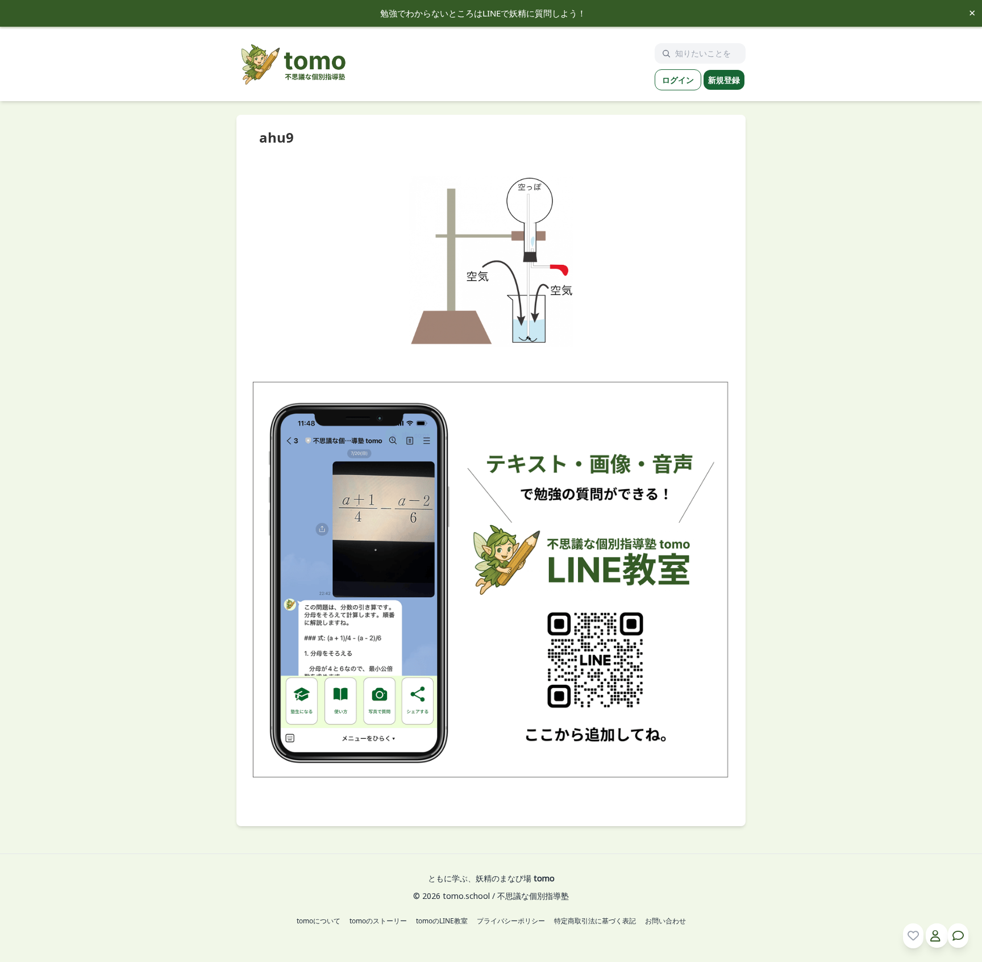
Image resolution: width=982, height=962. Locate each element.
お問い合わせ (665, 921)
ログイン (678, 79)
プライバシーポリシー (511, 921)
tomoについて (318, 921)
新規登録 (724, 79)
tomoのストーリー (378, 921)
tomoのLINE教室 (442, 921)
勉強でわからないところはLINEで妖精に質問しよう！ (483, 13)
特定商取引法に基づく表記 (595, 921)
